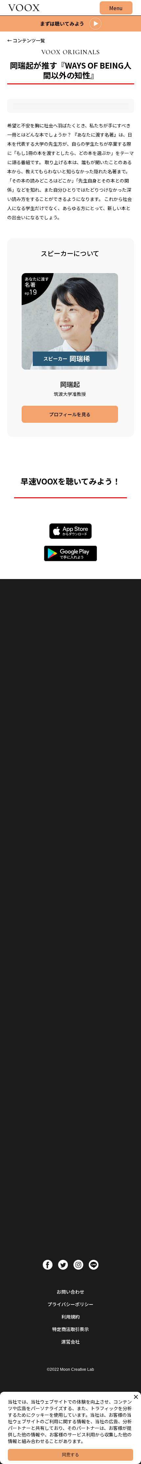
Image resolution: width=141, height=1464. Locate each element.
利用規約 (70, 1316)
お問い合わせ (70, 1291)
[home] (22, 7)
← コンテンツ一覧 (26, 40)
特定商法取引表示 (70, 1329)
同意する (70, 1454)
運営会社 (70, 1341)
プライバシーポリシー (70, 1304)
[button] (116, 7)
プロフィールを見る (70, 414)
